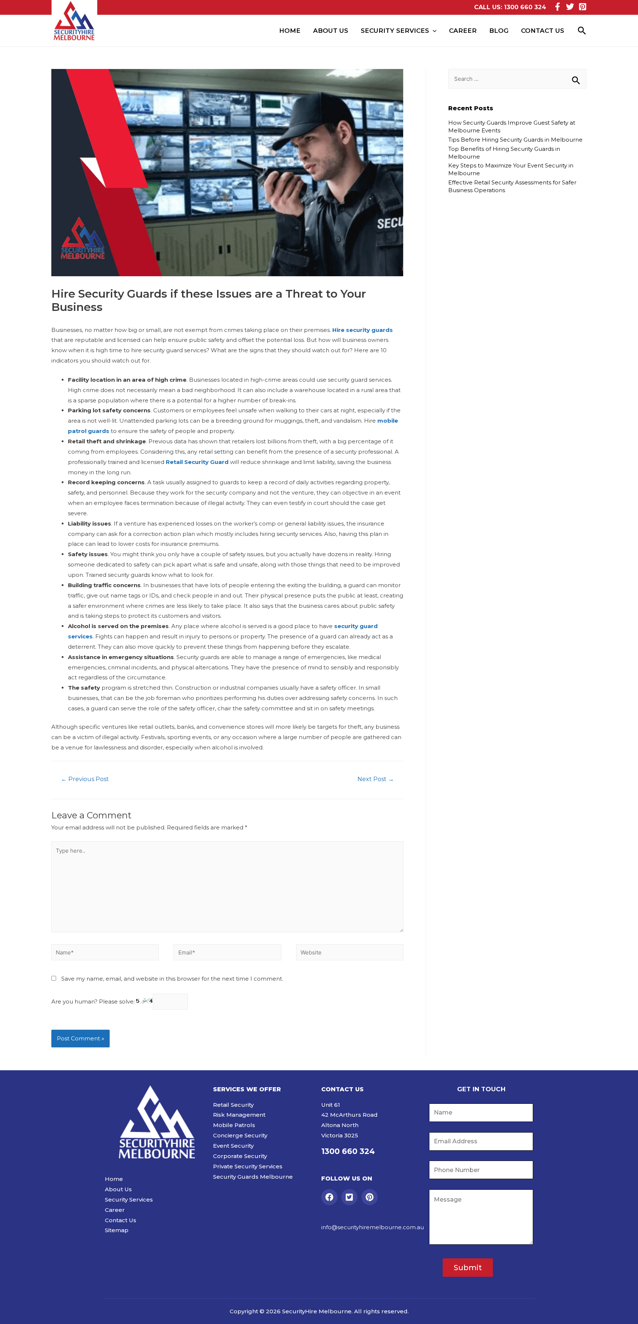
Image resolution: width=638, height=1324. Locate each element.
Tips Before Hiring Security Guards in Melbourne (515, 139)
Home (290, 30)
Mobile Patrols (234, 1125)
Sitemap (116, 1230)
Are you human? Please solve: (93, 1001)
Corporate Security (240, 1156)
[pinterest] (370, 1197)
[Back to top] (623, 1311)
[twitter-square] (350, 1197)
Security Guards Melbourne (253, 1176)
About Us (330, 30)
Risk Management (239, 1114)
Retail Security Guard (197, 461)
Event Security (233, 1145)
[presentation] (432, 30)
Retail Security (233, 1104)
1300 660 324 (525, 7)
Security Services (395, 30)
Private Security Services (247, 1166)
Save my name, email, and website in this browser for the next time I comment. (172, 978)
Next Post (375, 779)
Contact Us (542, 30)
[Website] (350, 953)
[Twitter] (570, 7)
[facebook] (330, 1197)
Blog (498, 30)
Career (463, 30)
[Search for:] (517, 78)
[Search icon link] (582, 31)
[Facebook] (557, 7)
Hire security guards (362, 329)
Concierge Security (240, 1135)
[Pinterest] (583, 7)
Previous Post (85, 779)
